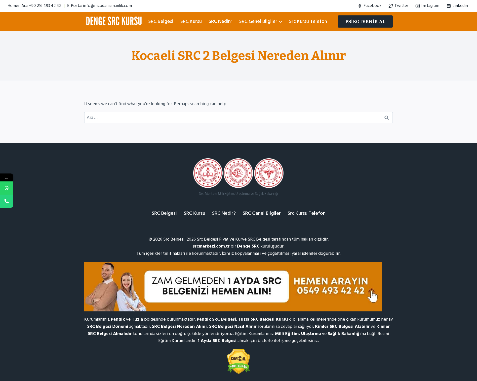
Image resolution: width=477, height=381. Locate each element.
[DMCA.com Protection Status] (238, 361)
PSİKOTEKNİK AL (365, 21)
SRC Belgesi (160, 21)
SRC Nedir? (220, 21)
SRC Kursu (191, 21)
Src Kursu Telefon (308, 21)
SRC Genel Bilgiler (262, 213)
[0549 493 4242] (6, 188)
